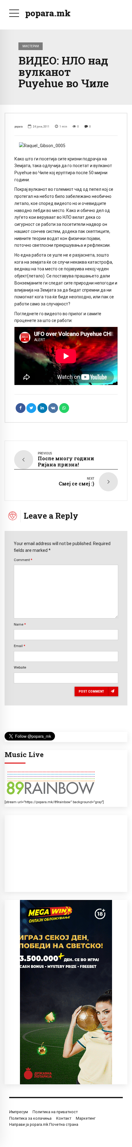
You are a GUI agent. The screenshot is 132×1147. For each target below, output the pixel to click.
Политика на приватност (55, 1112)
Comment (23, 560)
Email (19, 646)
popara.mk (48, 13)
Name (20, 624)
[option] (66, 145)
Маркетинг (85, 1118)
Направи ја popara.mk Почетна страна (43, 1124)
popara (18, 126)
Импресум (18, 1112)
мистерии (30, 46)
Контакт (63, 1118)
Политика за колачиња (30, 1118)
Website (20, 667)
